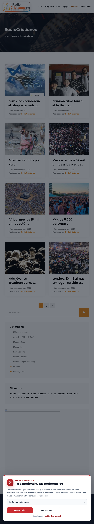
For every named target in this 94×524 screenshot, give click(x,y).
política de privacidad (53, 516)
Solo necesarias (47, 510)
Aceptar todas (19, 510)
